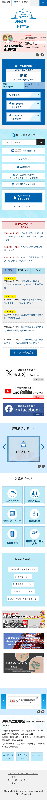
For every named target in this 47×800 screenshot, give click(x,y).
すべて (9, 269)
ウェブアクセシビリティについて (23, 774)
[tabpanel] (23, 449)
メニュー (43, 4)
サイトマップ (14, 783)
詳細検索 (25, 159)
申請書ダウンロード (23, 591)
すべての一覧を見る (23, 352)
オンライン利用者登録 (16, 117)
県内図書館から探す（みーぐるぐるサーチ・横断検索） (24, 176)
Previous (8, 42)
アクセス (16, 95)
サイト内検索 (22, 2)
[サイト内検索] (21, 5)
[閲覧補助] (6, 5)
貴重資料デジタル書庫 (25, 184)
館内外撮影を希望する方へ (23, 569)
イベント (38, 269)
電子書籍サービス (23, 584)
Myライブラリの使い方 (24, 206)
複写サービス (23, 577)
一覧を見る (23, 227)
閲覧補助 (6, 2)
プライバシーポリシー (18, 780)
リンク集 (12, 777)
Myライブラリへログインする (24, 197)
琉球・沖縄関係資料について (23, 599)
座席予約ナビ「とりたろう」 (17, 105)
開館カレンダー (8, 85)
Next (39, 42)
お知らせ (23, 269)
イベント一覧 (29, 85)
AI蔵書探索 (25, 167)
